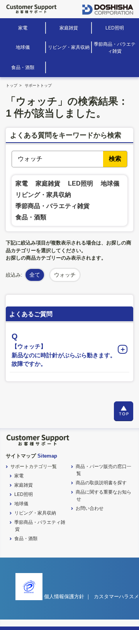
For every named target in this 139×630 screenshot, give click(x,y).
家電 (22, 28)
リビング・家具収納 (69, 47)
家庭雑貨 (68, 28)
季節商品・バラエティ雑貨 (115, 47)
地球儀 (23, 47)
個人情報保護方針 (64, 596)
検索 (115, 158)
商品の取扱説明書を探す (101, 482)
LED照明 (114, 28)
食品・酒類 (22, 67)
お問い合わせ (89, 508)
